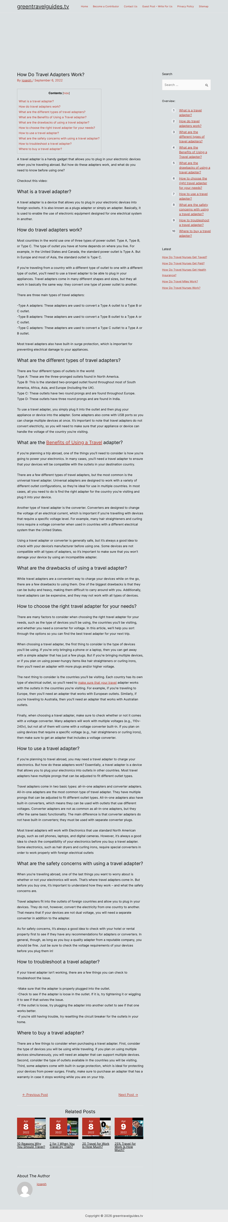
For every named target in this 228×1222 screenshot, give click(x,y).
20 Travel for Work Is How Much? (95, 1145)
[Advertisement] (114, 36)
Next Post (128, 1095)
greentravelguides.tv (43, 6)
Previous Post (35, 1095)
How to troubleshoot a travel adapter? (45, 143)
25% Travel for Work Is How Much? (125, 1147)
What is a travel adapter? (36, 101)
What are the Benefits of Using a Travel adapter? (53, 117)
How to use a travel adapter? (39, 133)
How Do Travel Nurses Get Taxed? (184, 257)
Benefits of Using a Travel (74, 442)
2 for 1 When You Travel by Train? (62, 1145)
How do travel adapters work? (39, 106)
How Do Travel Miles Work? (180, 281)
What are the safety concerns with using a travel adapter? (59, 138)
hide (66, 93)
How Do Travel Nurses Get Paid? (183, 263)
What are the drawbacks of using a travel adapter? (54, 122)
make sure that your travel (97, 682)
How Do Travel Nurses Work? (181, 287)
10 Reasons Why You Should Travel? (31, 1145)
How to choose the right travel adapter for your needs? (57, 128)
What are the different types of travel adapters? (52, 112)
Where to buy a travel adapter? (40, 149)
